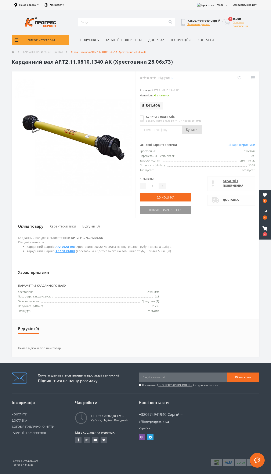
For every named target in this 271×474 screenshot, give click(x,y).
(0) (172, 78)
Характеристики (63, 226)
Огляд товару (30, 226)
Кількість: (147, 179)
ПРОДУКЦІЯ (87, 40)
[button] (27, 5)
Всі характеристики (241, 145)
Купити (192, 129)
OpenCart (32, 461)
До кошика (165, 197)
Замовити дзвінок (198, 24)
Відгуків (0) (91, 226)
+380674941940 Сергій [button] (159, 414)
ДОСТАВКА (156, 40)
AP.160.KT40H (65, 251)
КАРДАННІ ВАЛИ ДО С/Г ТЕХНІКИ (42, 52)
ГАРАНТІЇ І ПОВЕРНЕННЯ (124, 40)
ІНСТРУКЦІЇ (179, 40)
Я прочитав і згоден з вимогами (180, 385)
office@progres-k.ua (154, 422)
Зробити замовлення (241, 24)
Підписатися (243, 377)
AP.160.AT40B (65, 247)
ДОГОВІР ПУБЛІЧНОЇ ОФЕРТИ (174, 385)
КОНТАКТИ (206, 40)
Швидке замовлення (165, 210)
